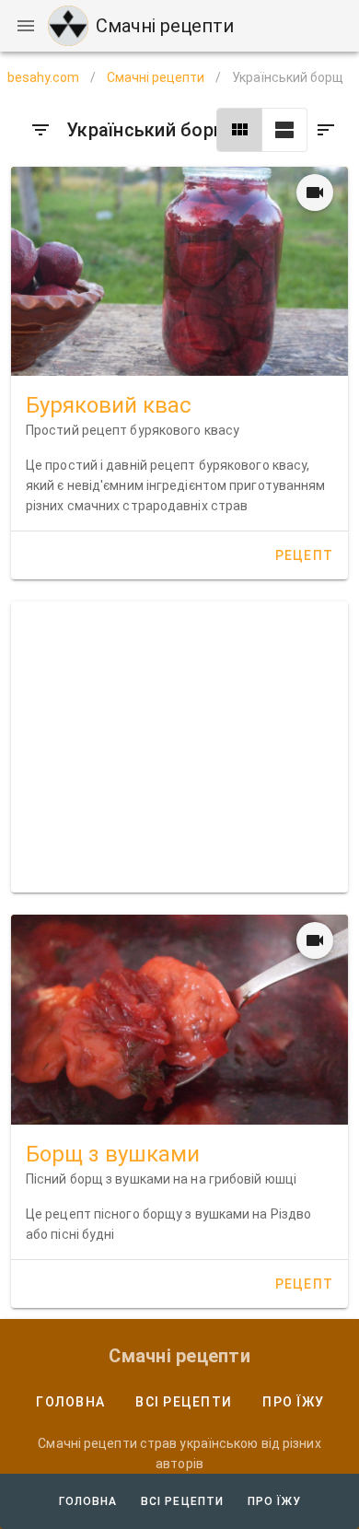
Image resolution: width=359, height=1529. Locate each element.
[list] (284, 130)
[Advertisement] (179, 747)
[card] (239, 130)
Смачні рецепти (155, 77)
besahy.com (43, 77)
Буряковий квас (108, 405)
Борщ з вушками (113, 1154)
